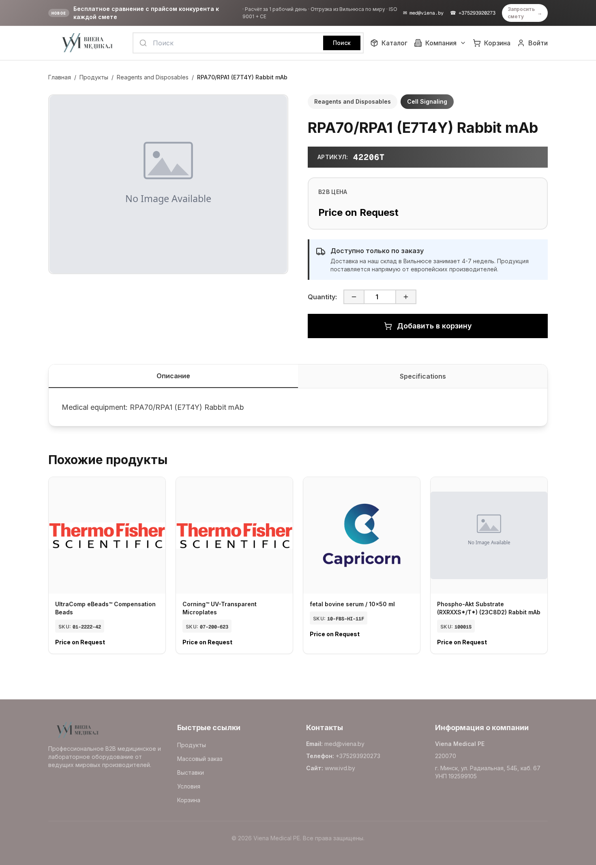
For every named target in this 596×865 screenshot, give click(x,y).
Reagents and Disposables (153, 77)
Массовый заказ (200, 758)
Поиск (342, 42)
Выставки (190, 772)
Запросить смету (525, 12)
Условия (188, 786)
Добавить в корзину (434, 326)
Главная (59, 77)
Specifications (423, 376)
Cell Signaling (427, 101)
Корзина (188, 800)
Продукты (93, 77)
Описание (173, 376)
